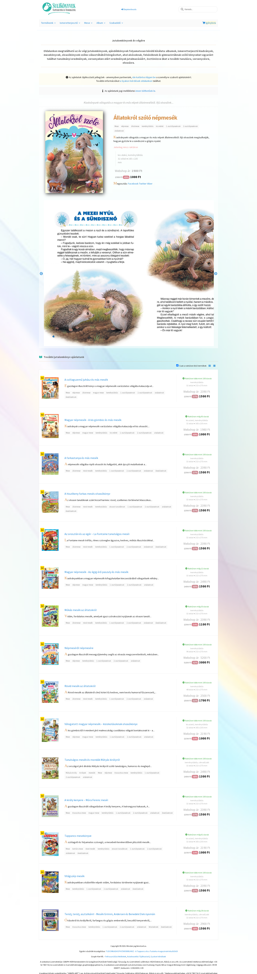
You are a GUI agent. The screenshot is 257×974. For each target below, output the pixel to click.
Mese (88, 24)
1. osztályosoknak (173, 126)
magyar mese (98, 392)
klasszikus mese (121, 773)
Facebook (133, 183)
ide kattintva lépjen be (144, 77)
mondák (92, 773)
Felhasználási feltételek (115, 956)
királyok (82, 773)
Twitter (143, 183)
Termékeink (49, 24)
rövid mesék (88, 471)
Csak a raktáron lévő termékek (192, 365)
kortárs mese (77, 849)
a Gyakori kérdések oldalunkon (136, 80)
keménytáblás (147, 126)
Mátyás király (71, 773)
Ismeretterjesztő (70, 24)
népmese (124, 126)
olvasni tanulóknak (117, 506)
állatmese (135, 126)
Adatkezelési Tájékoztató (138, 956)
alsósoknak (119, 131)
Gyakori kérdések (158, 956)
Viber (149, 183)
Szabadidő (116, 24)
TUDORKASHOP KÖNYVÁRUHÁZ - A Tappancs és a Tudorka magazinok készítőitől (142, 951)
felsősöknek (153, 927)
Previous (41, 273)
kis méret (159, 126)
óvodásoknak (71, 397)
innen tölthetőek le (145, 90)
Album (101, 24)
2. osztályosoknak (190, 126)
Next (215, 273)
